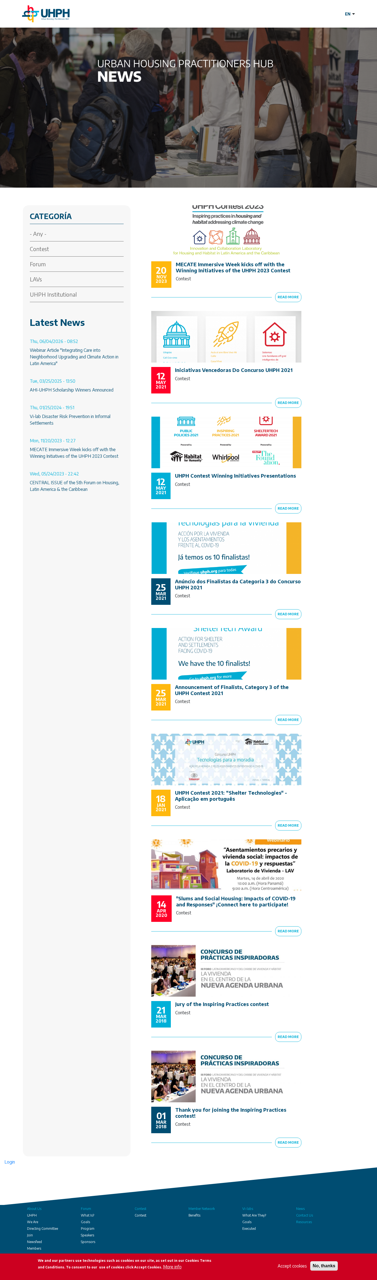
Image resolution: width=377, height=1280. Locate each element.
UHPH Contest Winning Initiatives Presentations (235, 475)
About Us (34, 1209)
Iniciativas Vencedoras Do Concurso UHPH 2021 (234, 370)
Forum (38, 263)
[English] (350, 14)
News (300, 1209)
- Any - (38, 233)
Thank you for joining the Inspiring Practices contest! (230, 1112)
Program (87, 1228)
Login (9, 1162)
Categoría (51, 216)
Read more (288, 297)
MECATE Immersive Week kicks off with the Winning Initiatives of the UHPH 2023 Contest (233, 267)
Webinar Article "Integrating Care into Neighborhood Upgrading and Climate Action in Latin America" (74, 356)
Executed (249, 1228)
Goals (85, 1222)
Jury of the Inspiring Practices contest (222, 1004)
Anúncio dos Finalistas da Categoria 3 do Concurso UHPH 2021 (238, 584)
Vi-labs (247, 1209)
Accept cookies (292, 1266)
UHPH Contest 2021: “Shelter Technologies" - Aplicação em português (231, 795)
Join (30, 1235)
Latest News (57, 322)
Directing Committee (42, 1228)
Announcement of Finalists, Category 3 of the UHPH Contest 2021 (232, 690)
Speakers (87, 1235)
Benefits (194, 1215)
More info (172, 1267)
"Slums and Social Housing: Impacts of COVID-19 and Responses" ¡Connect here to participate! (236, 901)
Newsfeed (34, 1242)
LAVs (36, 279)
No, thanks (324, 1265)
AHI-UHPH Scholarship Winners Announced (71, 390)
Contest (39, 248)
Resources (304, 1222)
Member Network (202, 1209)
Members (34, 1248)
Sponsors (88, 1242)
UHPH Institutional (53, 294)
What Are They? (254, 1215)
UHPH (32, 1215)
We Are (32, 1222)
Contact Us (304, 1215)
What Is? (87, 1215)
